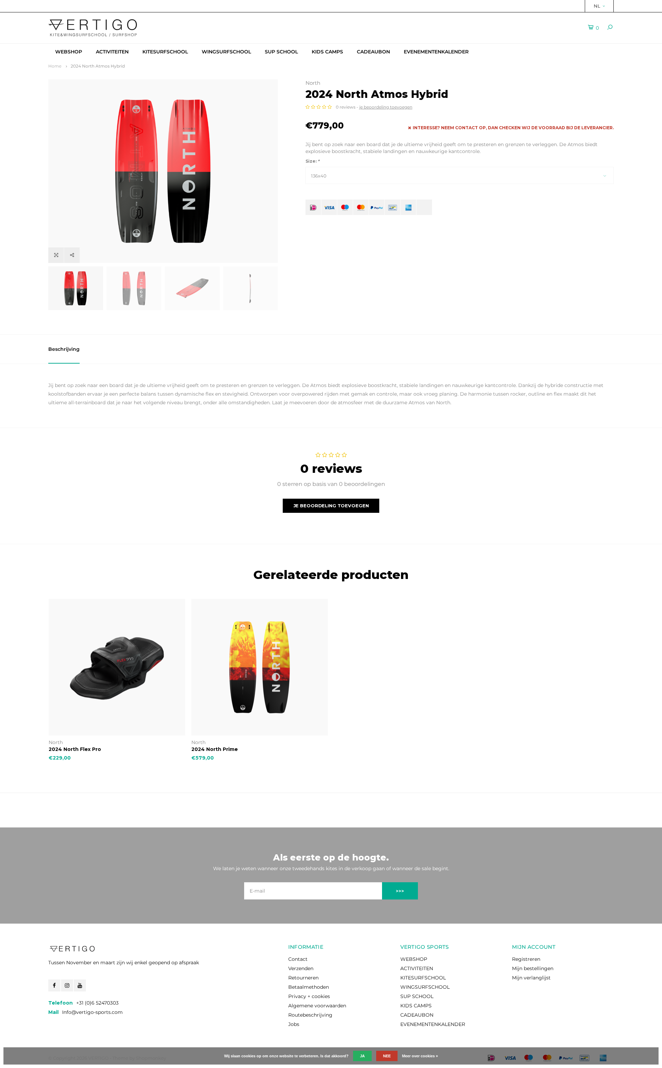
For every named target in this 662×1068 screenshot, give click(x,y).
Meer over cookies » (420, 1056)
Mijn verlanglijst (531, 978)
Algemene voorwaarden (317, 1006)
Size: (312, 161)
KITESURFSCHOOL (165, 52)
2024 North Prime (214, 749)
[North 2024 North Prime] (259, 667)
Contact (298, 959)
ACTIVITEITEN (112, 52)
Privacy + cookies (309, 996)
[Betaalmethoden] (313, 207)
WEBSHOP (68, 52)
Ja (362, 1056)
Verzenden (300, 968)
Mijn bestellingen (532, 968)
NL (597, 6)
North (312, 83)
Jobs (293, 1024)
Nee (387, 1056)
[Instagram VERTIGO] (67, 985)
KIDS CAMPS (327, 52)
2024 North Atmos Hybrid (98, 66)
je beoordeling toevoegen (385, 107)
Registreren (526, 959)
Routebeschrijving (310, 1015)
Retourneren (303, 978)
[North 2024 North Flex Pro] (117, 667)
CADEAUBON (373, 52)
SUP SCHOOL (281, 52)
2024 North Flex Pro (75, 749)
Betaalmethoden (308, 987)
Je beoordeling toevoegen (331, 505)
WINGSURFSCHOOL (226, 52)
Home (54, 66)
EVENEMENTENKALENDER (436, 52)
